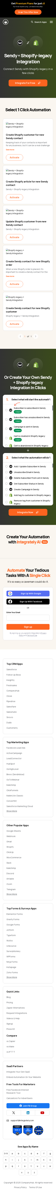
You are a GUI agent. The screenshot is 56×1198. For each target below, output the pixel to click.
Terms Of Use (35, 1187)
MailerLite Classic (14, 795)
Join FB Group (30, 1105)
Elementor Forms (14, 914)
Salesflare (11, 706)
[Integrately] (6, 22)
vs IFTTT (10, 1051)
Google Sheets (13, 831)
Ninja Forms (12, 961)
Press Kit (10, 1029)
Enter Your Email (13, 612)
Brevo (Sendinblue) (15, 774)
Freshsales (11, 685)
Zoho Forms (12, 972)
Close (9, 696)
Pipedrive (10, 701)
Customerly (12, 727)
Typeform (11, 935)
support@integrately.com (22, 1120)
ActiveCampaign (14, 753)
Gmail (9, 841)
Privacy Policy (20, 1187)
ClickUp (10, 852)
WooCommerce (13, 857)
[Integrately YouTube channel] (42, 1112)
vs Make (10, 1046)
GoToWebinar (12, 779)
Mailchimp (11, 785)
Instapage (11, 967)
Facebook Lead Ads (15, 747)
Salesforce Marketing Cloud (19, 806)
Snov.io (9, 717)
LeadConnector (14, 758)
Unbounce (11, 946)
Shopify (9, 846)
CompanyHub (12, 690)
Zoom (9, 884)
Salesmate (11, 712)
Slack (8, 862)
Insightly (10, 680)
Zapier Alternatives (15, 1007)
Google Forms (13, 924)
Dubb (9, 722)
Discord (10, 873)
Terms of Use (32, 635)
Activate (14, 157)
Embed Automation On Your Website (23, 1077)
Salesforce (11, 669)
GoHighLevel (12, 769)
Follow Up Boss (13, 674)
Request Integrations (16, 1013)
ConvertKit (11, 801)
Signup (9, 1023)
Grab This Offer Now (28, 12)
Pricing (9, 1002)
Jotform (10, 930)
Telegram (11, 889)
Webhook (11, 836)
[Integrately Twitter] (14, 1112)
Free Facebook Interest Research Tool (17, 1091)
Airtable (10, 878)
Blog (8, 997)
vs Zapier (10, 1041)
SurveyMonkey (13, 951)
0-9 (6, 1153)
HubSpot (10, 763)
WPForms (10, 956)
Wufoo (9, 940)
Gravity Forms (12, 919)
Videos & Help (13, 1018)
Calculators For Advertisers (19, 1098)
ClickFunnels (12, 790)
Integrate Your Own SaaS (18, 1071)
